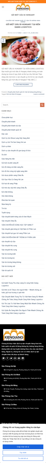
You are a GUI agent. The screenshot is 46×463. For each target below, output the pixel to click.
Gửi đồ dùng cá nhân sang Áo (12, 167)
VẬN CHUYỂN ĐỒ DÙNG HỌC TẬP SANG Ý (17, 225)
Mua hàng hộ (6, 204)
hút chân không (7, 192)
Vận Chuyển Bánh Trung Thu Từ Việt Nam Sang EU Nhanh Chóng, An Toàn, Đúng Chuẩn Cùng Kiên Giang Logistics (22, 298)
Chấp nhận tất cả (23, 447)
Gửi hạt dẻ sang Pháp (10, 184)
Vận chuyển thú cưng (9, 246)
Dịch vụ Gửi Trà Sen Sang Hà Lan (14, 142)
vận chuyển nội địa (8, 241)
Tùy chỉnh (23, 452)
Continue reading (23, 84)
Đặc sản (5, 134)
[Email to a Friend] (15, 358)
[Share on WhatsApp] (3, 358)
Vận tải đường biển (9, 254)
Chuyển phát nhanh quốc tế (15, 20)
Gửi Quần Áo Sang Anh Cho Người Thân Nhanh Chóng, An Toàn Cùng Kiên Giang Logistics (22, 311)
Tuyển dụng (6, 213)
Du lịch (4, 155)
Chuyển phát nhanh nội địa (11, 126)
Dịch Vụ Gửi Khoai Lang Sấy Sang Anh (16, 138)
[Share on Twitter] (11, 358)
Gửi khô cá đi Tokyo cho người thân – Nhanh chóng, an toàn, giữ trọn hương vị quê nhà (22, 291)
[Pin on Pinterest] (19, 358)
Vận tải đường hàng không (30, 21)
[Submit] (42, 105)
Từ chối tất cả (23, 458)
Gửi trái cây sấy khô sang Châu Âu (14, 188)
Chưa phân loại (7, 117)
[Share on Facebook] (7, 358)
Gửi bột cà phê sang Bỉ (10, 163)
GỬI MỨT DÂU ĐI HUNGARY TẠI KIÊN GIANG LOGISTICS (23, 25)
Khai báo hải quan (8, 200)
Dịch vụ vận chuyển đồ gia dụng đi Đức (16, 151)
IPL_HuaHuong (33, 33)
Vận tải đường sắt (8, 266)
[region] (23, 443)
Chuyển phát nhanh (8, 122)
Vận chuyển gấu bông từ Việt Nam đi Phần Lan (19, 229)
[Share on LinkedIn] (23, 358)
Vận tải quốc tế (7, 270)
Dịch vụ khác (6, 146)
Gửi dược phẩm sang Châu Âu (13, 175)
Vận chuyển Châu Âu (9, 221)
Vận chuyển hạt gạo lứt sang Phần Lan (16, 233)
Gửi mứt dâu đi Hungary (14, 94)
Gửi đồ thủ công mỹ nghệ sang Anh (14, 171)
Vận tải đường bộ (8, 258)
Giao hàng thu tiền (8, 159)
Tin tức (4, 208)
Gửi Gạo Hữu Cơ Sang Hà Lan (12, 179)
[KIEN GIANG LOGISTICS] (23, 7)
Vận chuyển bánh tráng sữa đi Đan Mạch (16, 217)
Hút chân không (7, 196)
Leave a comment (38, 94)
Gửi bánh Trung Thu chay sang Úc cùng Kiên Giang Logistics (20, 284)
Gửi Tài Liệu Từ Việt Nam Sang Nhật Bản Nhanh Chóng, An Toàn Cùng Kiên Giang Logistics (23, 305)
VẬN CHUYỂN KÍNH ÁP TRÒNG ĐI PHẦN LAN (19, 237)
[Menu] (3, 7)
